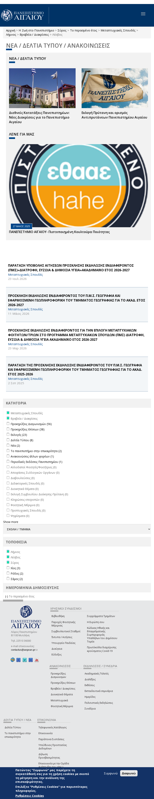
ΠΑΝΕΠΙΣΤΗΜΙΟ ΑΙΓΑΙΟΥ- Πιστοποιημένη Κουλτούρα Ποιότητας (59, 232)
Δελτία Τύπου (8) (22, 440)
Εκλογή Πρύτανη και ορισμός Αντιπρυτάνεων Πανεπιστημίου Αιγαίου (114, 115)
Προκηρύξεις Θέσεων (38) (28, 429)
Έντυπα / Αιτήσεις (62, 637)
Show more (10, 522)
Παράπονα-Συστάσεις (51, 739)
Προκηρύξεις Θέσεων (63, 682)
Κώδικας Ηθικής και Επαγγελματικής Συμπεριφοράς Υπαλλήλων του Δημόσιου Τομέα (102, 634)
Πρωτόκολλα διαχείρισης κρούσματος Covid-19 (101, 649)
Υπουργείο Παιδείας (63, 643)
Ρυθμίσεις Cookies (29, 796)
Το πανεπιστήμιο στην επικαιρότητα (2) (36, 451)
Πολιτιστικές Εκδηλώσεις (99, 703)
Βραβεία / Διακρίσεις (34, 34)
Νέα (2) (15, 445)
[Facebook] (18, 659)
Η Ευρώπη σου (95, 622)
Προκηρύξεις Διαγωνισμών (58, 675)
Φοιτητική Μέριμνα (62, 706)
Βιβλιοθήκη (58, 616)
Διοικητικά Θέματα (62, 694)
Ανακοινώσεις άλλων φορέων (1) (32, 456)
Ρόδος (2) (17, 573)
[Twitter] (24, 659)
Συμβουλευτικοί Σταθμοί (66, 631)
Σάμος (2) (17, 579)
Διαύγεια (57, 648)
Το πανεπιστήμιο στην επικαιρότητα (18, 735)
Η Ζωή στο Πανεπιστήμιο (36, 30)
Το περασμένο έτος (83, 30)
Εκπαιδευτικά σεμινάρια (99, 691)
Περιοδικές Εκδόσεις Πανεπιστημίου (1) (36, 462)
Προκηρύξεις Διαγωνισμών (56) (31, 424)
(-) (7, 596)
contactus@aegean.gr (24, 649)
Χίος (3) (15, 568)
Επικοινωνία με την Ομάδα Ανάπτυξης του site (53, 765)
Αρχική (10, 30)
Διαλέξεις (90, 679)
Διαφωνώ (129, 773)
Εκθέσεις (90, 685)
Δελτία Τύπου (13, 727)
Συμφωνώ (111, 773)
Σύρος (62, 30)
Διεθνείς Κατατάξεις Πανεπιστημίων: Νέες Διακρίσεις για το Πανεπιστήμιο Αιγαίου (39, 117)
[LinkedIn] (30, 659)
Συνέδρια (90, 708)
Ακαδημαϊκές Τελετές (97, 673)
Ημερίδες (90, 696)
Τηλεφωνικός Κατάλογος (52, 727)
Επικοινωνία (45, 733)
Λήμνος (11, 34)
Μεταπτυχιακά (59, 700)
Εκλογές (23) (19, 435)
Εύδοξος (57, 654)
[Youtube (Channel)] (36, 659)
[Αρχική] (24, 15)
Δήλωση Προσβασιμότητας (49, 756)
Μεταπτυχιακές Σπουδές (118, 30)
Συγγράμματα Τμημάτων (101, 616)
